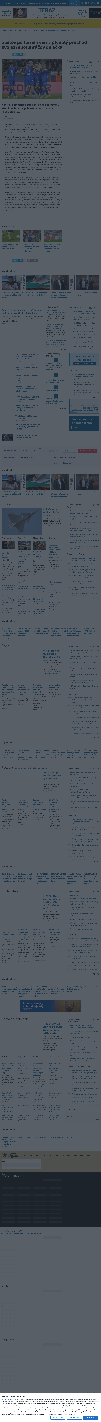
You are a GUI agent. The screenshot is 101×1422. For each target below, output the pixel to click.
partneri (10, 1399)
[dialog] (50, 1407)
